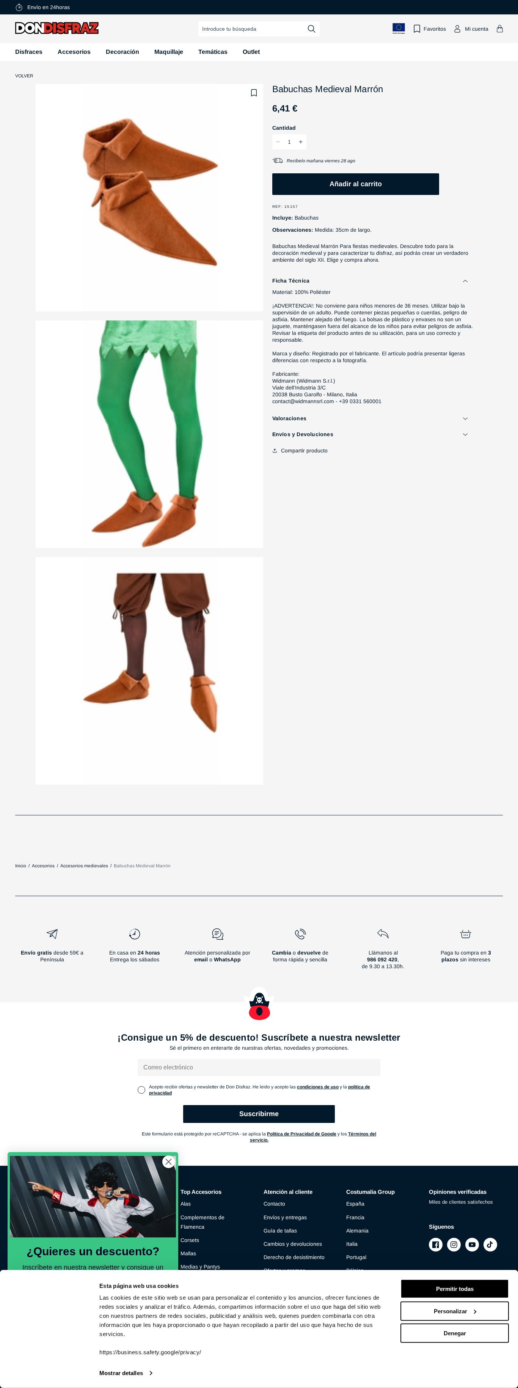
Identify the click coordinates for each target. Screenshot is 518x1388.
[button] (499, 29)
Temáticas (213, 52)
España (355, 1204)
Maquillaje (168, 52)
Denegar (455, 1333)
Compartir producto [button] (304, 450)
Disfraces (28, 52)
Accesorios (74, 52)
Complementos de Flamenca (202, 1222)
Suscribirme (259, 1114)
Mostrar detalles (121, 1373)
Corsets (190, 1240)
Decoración (122, 52)
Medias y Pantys (200, 1267)
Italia (352, 1244)
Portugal (356, 1257)
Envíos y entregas (285, 1217)
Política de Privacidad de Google (301, 1134)
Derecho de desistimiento (294, 1257)
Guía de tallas (280, 1231)
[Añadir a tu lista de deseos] (254, 93)
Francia (355, 1217)
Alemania (357, 1231)
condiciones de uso (318, 1087)
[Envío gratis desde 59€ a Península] (52, 952)
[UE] (399, 29)
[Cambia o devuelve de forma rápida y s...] (300, 952)
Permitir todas (455, 1289)
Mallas (188, 1253)
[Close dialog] (168, 1161)
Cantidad (284, 128)
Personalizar (450, 1311)
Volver (24, 76)
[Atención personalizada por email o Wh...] (217, 952)
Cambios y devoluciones (293, 1244)
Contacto (274, 1204)
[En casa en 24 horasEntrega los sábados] (134, 952)
